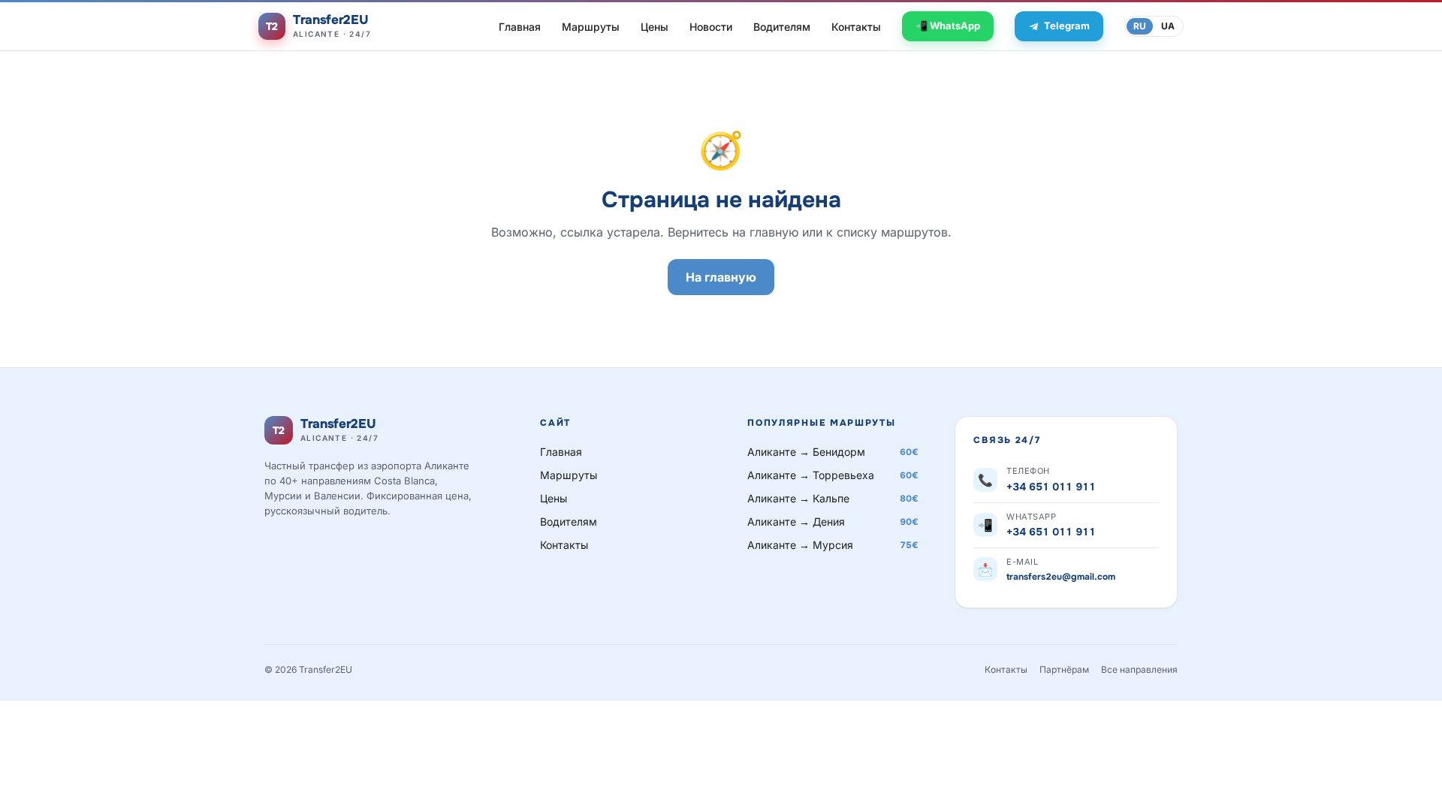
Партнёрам (1064, 669)
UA (1168, 26)
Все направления (1139, 669)
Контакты (856, 26)
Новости (710, 26)
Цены (654, 26)
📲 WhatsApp (948, 26)
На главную (721, 277)
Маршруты (591, 26)
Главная (520, 26)
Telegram (1067, 26)
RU (1139, 26)
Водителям (781, 26)
